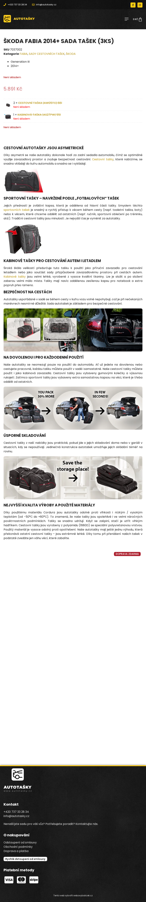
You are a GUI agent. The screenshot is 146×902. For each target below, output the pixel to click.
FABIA (24, 54)
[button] (126, 19)
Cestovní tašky (103, 159)
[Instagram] (139, 4)
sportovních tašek (17, 210)
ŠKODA (71, 54)
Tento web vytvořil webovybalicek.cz (73, 895)
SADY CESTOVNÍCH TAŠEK (47, 54)
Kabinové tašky (15, 277)
